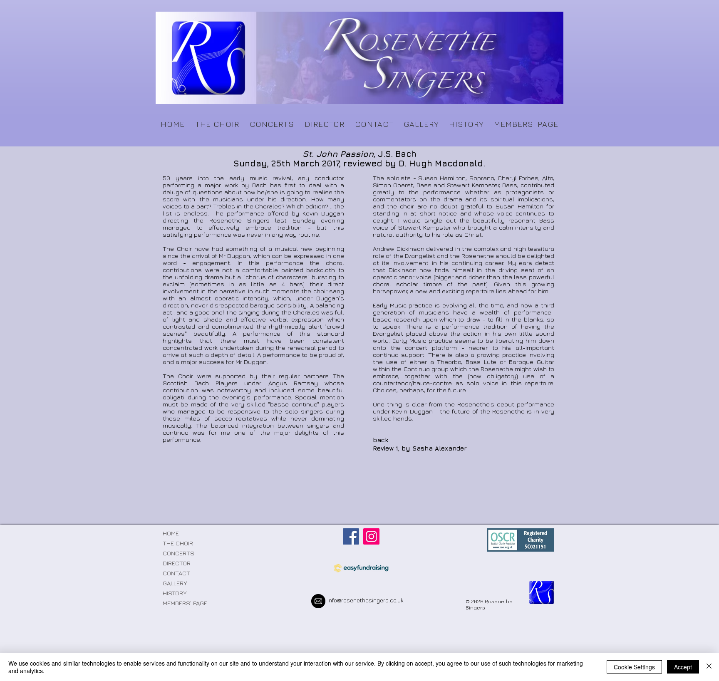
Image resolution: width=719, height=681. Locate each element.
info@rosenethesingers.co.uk (365, 600)
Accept (683, 667)
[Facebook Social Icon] (351, 536)
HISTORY (175, 593)
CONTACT (176, 573)
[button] (217, 124)
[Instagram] (371, 536)
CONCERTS (178, 553)
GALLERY (175, 583)
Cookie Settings (634, 667)
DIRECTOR (177, 563)
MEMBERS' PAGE (185, 603)
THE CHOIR (178, 543)
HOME (171, 533)
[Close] (709, 666)
